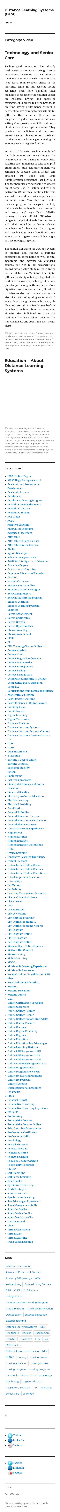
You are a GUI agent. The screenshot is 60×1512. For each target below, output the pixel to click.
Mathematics (13, 1345)
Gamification (15, 808)
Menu (9, 23)
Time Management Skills (22, 1205)
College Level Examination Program (27, 1302)
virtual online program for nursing (32, 453)
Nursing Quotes (17, 994)
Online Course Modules (21, 1023)
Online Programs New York (24, 1071)
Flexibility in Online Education (26, 796)
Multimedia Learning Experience (27, 966)
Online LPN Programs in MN (24, 1051)
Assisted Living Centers (38, 1284)
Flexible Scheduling (19, 804)
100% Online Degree (20, 476)
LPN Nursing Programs (21, 917)
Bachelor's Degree (18, 581)
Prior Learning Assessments (24, 1128)
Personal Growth (18, 1100)
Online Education (18, 1039)
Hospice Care (42, 1333)
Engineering (15, 775)
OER (10, 998)
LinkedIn (18, 1440)
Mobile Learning (17, 958)
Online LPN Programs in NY (24, 1055)
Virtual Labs (15, 1233)
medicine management (24, 339)
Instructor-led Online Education (26, 873)
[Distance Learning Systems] (30, 1415)
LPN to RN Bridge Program (24, 443)
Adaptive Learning (18, 524)
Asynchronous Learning (22, 569)
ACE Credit (14, 516)
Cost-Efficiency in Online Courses (27, 703)
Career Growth (16, 622)
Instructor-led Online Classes (25, 865)
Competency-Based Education (25, 682)
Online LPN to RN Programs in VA (27, 1063)
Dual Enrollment (17, 751)
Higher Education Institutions (25, 844)
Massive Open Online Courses (25, 946)
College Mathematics (20, 662)
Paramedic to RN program (35, 449)
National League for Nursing (22, 1351)
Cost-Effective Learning (21, 698)
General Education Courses (23, 816)
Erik (11, 333)
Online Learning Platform (23, 1047)
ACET (11, 520)
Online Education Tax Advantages (27, 1043)
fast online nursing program (31, 440)
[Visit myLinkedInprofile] (10, 1440)
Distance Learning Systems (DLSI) (21, 1503)
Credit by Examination (40, 1308)
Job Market (14, 885)
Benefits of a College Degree (24, 589)
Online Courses (17, 1027)
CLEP (17, 1290)
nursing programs (39, 1369)
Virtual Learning (17, 1237)
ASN (37, 1278)
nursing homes (39, 1363)
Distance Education (19, 723)
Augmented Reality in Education (26, 573)
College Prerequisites (20, 666)
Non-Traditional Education (23, 982)
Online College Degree (21, 1014)
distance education (36, 1314)
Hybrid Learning (17, 852)
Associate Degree (18, 565)
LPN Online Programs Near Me (25, 925)
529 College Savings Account (24, 480)
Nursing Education (19, 990)
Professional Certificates (22, 1132)
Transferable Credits (20, 1213)
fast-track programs (19, 779)
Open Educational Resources (24, 1087)
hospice (26, 1333)
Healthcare (12, 1333)
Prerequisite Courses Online (24, 1124)
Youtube (17, 1445)
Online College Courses (21, 1010)
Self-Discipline (16, 1172)
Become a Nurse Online (21, 585)
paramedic (12, 1375)
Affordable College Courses (23, 540)
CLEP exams (31, 1290)
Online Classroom (18, 1006)
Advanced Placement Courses (23, 1272)
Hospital (10, 1339)
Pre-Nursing (15, 1116)
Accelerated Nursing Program (25, 500)
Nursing (12, 986)
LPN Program (15, 929)
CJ (9, 642)
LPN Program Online (20, 933)
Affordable (14, 536)
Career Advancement (20, 613)
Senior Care (24, 342)
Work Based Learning (20, 1241)
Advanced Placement (20, 532)
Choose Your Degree (19, 630)
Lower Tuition (16, 909)
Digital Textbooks (18, 719)
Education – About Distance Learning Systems (24, 365)
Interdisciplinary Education (24, 877)
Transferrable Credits (20, 1217)
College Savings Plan (20, 674)
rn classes (46, 1387)
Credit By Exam (16, 707)
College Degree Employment (24, 658)
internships (15, 881)
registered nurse (32, 1381)
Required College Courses (23, 1160)
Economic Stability (19, 767)
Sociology (28, 1393)
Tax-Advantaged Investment (24, 1201)
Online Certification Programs (25, 1002)
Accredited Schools (19, 512)
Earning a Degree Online (22, 759)
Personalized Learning (21, 1104)
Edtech (12, 771)
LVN (46, 1339)
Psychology (14, 1140)
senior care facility (39, 342)
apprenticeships (17, 553)
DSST (43, 1327)
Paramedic (14, 1091)
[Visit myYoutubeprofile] (10, 1445)
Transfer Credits (17, 1209)
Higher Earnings (17, 836)
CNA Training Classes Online (25, 646)
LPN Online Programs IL (22, 921)
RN (36, 1387)
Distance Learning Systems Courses (29, 731)
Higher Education (18, 840)
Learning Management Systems (26, 893)
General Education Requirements (27, 820)
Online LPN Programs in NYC (25, 1059)
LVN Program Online (20, 942)
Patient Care (28, 1375)
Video (32, 333)
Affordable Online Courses (23, 545)
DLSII (15, 440)
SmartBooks (15, 1181)
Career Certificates (19, 617)
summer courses (17, 1193)
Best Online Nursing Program (25, 597)
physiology (45, 1375)
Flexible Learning (18, 800)
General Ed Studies (19, 812)
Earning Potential (18, 763)
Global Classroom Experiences (26, 828)
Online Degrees (17, 1035)
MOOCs (12, 962)
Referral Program (18, 1148)
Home (8, 1487)
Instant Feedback (18, 861)
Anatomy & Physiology (19, 1278)
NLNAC (10, 1357)
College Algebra (17, 650)
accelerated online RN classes (19, 431)
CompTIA (13, 686)
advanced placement (18, 1266)
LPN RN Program (17, 937)
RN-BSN (12, 1168)
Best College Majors (19, 593)
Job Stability (14, 889)
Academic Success (18, 492)
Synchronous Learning (21, 1197)
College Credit (16, 654)
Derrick (12, 428)
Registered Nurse (18, 1152)
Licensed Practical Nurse (22, 897)
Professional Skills (19, 1136)
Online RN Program (19, 1079)
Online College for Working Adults (28, 1019)
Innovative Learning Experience (26, 856)
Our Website (12, 1494)
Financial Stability (18, 792)
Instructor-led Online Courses (25, 869)
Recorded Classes (18, 1144)
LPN (37, 1339)
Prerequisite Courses (20, 1120)
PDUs (11, 1095)
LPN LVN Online (17, 913)
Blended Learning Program (23, 605)
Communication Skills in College (27, 678)
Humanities (25, 1339)
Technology (25, 345)
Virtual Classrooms (19, 1229)
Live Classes (15, 901)
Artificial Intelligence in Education (28, 561)
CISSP (11, 638)
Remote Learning (18, 1156)
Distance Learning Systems (26, 434)
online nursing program (25, 446)
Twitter (17, 1435)
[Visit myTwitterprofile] (10, 1435)
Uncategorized (16, 1221)
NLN (44, 1351)
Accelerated (14, 496)
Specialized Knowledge (21, 1185)
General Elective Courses (22, 824)
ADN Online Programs (20, 528)
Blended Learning (18, 601)
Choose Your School (19, 634)
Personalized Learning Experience (28, 1108)
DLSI (35, 437)
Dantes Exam (13, 1314)
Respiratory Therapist (21, 1164)
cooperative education (21, 694)
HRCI (11, 848)
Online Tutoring (17, 1083)
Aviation (12, 577)
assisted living (33, 336)
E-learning (14, 755)
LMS (10, 905)
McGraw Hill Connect (20, 950)
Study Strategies (17, 1189)
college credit (14, 1296)
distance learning (16, 1320)
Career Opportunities (20, 626)
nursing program (16, 1369)
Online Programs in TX (21, 1067)
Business (13, 609)
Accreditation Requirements (24, 504)
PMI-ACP (13, 1112)
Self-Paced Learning (19, 1176)
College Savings (17, 670)
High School (15, 832)
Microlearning (16, 954)
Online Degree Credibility (23, 1031)
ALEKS (11, 549)
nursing (22, 1357)
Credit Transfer (17, 711)
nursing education (16, 1363)
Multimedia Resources (21, 970)
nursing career (38, 1357)
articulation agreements (22, 557)
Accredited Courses (19, 508)
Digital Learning (17, 715)
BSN (8, 1290)
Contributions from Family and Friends (31, 690)
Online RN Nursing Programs (25, 1075)
